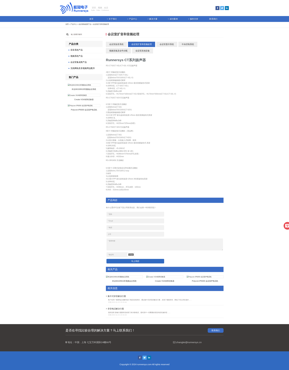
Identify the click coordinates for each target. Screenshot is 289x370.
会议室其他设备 (142, 51)
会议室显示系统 (167, 44)
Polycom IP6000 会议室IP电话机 (84, 110)
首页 (91, 19)
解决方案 (153, 19)
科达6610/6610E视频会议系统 (84, 89)
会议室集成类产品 (85, 24)
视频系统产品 (76, 56)
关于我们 (112, 19)
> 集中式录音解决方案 (116, 296)
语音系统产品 (76, 50)
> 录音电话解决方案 (115, 309)
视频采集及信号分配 (118, 51)
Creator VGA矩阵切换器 (84, 99)
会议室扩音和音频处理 (101, 24)
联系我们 (213, 19)
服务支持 (193, 19)
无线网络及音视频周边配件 (82, 68)
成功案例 (173, 19)
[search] (67, 34)
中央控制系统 (188, 44)
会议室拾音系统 (116, 44)
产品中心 (132, 19)
